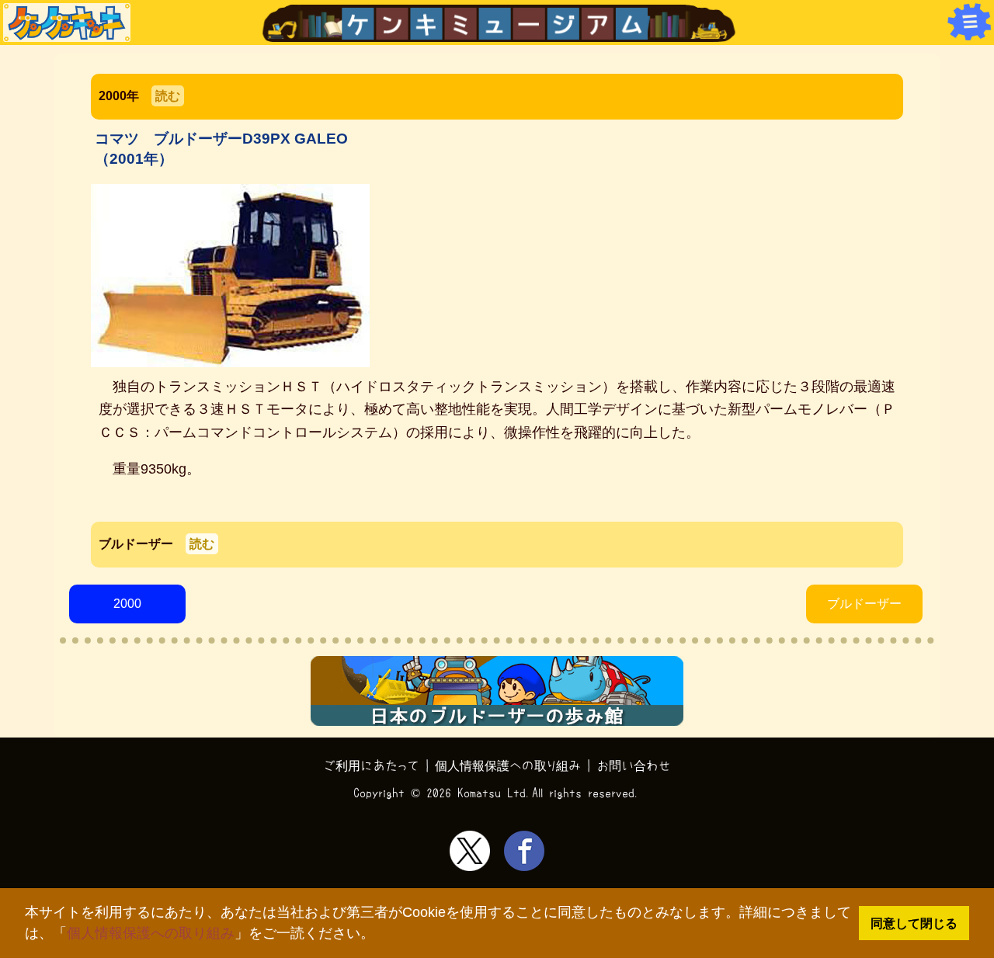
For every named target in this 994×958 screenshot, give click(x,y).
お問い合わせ (633, 765)
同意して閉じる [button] (914, 923)
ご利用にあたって (371, 765)
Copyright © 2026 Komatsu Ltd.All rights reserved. (497, 792)
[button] (381, 935)
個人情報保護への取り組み (151, 933)
